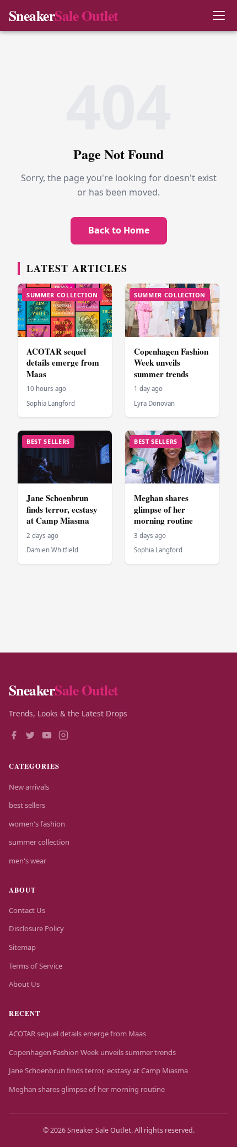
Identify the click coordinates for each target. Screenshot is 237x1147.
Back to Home (118, 230)
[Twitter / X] (30, 736)
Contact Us (27, 910)
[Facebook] (14, 736)
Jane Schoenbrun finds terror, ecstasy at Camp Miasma (62, 509)
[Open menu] (218, 16)
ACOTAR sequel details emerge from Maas (62, 362)
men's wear (27, 861)
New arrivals (29, 787)
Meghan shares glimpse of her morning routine (163, 509)
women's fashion (37, 824)
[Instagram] (63, 736)
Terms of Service (35, 966)
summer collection (39, 842)
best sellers (27, 805)
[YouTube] (47, 736)
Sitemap (22, 947)
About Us (24, 984)
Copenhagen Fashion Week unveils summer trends (171, 362)
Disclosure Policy (36, 928)
